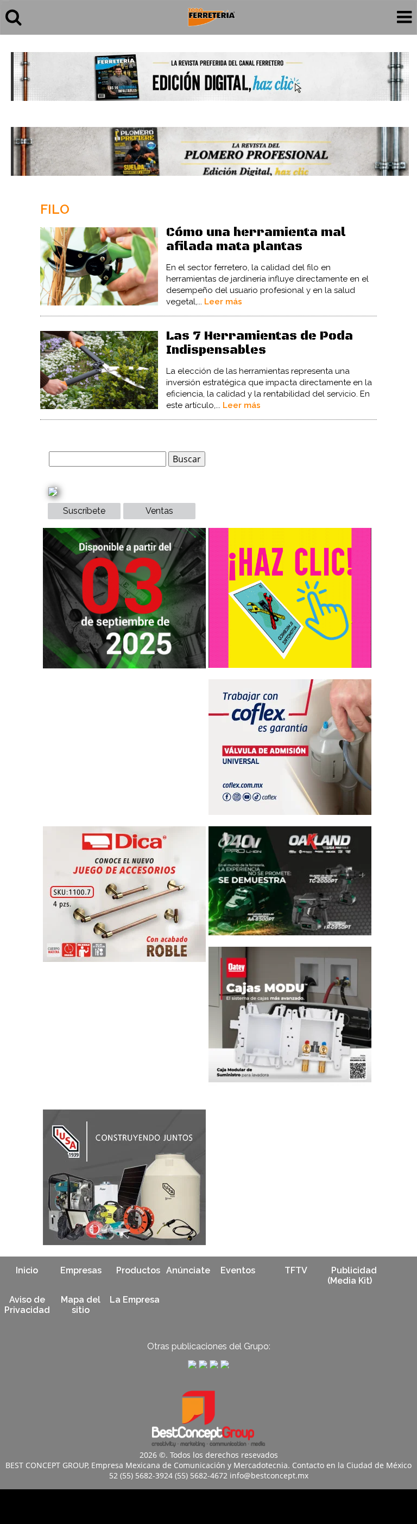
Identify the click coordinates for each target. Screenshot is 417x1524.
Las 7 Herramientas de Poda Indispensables (259, 343)
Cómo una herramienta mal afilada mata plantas (256, 239)
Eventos (237, 1270)
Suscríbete (84, 511)
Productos (138, 1270)
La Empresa (135, 1300)
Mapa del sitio (80, 1305)
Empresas (81, 1270)
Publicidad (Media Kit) (352, 1275)
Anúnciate (188, 1270)
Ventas (159, 511)
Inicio (27, 1270)
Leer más (223, 302)
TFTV (296, 1270)
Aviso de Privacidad (27, 1305)
